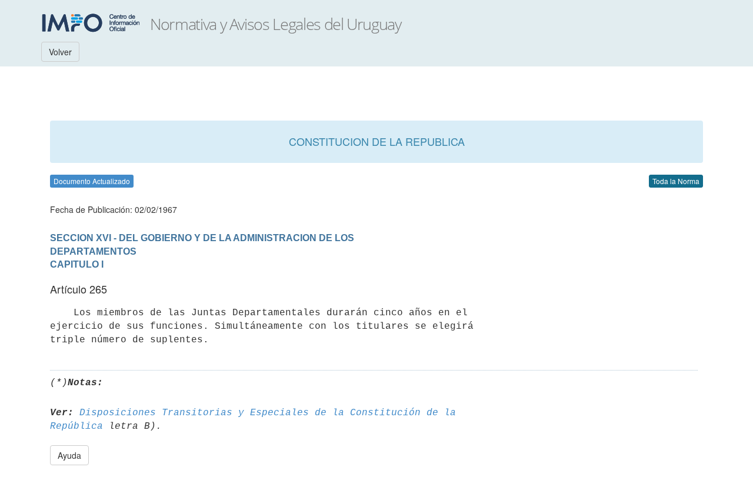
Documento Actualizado (92, 181)
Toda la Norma (675, 181)
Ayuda (69, 455)
